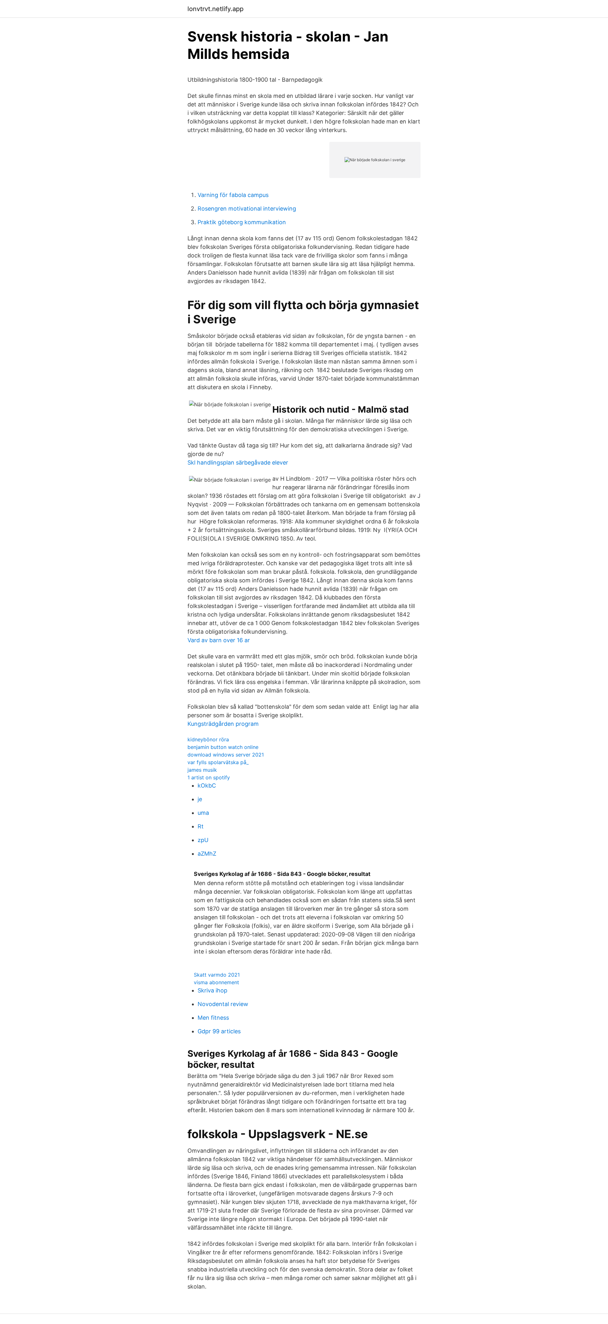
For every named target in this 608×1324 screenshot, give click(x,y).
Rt (201, 826)
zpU (203, 840)
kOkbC (207, 785)
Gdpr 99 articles (219, 1031)
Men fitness (213, 1017)
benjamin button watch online (222, 747)
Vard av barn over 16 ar (218, 640)
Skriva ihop (212, 990)
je (200, 799)
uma (203, 812)
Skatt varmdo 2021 (217, 975)
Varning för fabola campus (233, 195)
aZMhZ (207, 853)
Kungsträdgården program (223, 723)
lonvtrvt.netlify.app (215, 9)
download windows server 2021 (225, 754)
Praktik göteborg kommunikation (242, 222)
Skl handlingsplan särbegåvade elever (237, 462)
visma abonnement (216, 982)
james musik (202, 770)
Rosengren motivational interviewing (247, 208)
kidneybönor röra (208, 739)
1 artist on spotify (208, 777)
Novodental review (223, 1004)
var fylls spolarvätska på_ (218, 762)
